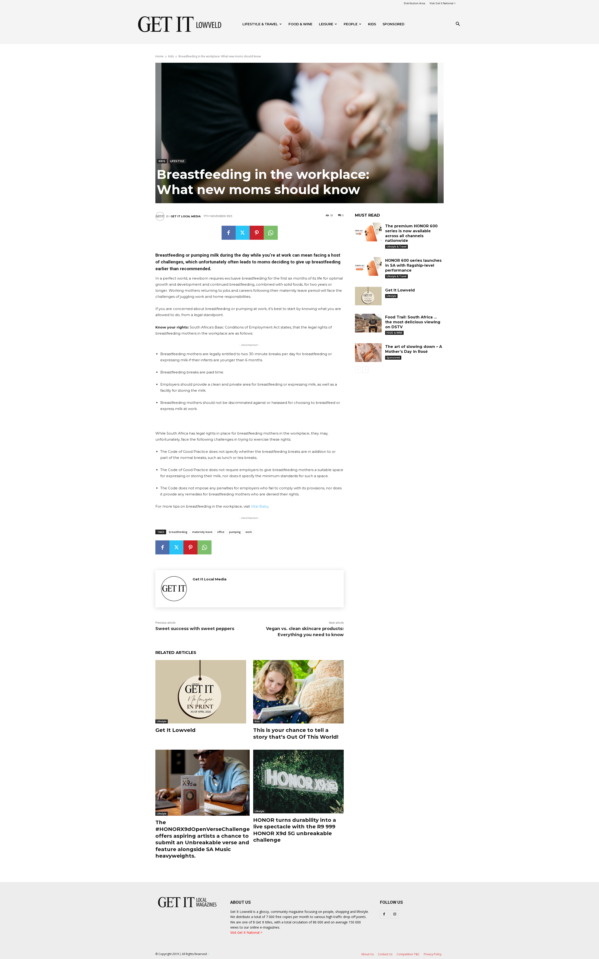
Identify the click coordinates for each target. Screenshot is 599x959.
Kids (171, 56)
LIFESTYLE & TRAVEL (260, 24)
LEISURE (326, 24)
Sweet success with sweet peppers (194, 628)
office (220, 532)
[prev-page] (358, 370)
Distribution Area (414, 3)
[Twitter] (243, 233)
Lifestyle (177, 161)
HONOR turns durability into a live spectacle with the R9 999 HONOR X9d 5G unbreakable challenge (294, 830)
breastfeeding (178, 532)
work (248, 532)
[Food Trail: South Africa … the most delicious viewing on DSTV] (368, 323)
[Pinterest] (257, 233)
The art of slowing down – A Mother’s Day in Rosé (413, 349)
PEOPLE (351, 24)
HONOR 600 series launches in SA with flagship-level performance (413, 265)
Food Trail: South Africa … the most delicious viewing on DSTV (412, 322)
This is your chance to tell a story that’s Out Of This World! (295, 733)
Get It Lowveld (175, 730)
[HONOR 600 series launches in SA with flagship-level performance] (368, 266)
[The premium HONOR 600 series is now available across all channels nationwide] (368, 232)
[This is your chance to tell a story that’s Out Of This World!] (298, 691)
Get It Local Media (186, 216)
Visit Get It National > (443, 3)
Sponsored (393, 357)
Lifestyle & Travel (396, 246)
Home (159, 56)
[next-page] (365, 370)
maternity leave (202, 532)
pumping (235, 532)
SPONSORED (393, 24)
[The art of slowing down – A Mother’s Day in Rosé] (368, 352)
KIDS (372, 24)
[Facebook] (229, 233)
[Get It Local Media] (160, 216)
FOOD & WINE (300, 24)
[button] (457, 24)
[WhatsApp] (271, 233)
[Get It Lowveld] (200, 691)
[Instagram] (395, 914)
